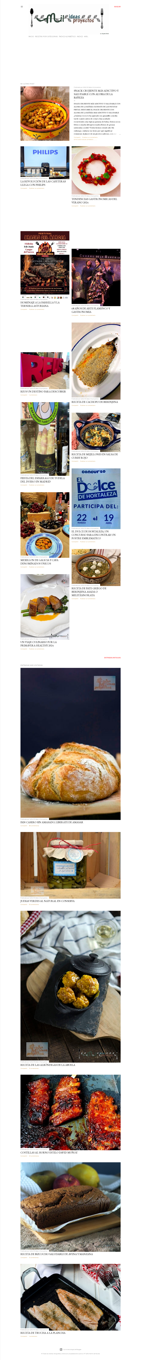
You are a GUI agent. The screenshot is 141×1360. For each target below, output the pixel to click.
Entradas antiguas (112, 658)
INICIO (31, 37)
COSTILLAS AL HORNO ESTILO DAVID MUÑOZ (48, 1152)
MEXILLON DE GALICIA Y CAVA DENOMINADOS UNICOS (39, 561)
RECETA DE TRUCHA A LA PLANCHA (42, 1333)
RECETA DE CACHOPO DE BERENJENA (95, 402)
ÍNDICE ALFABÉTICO (67, 37)
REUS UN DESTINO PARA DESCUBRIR (43, 391)
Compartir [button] (77, 137)
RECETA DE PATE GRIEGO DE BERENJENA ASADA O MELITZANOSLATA (89, 592)
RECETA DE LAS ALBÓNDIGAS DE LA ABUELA (47, 1065)
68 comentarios (34, 825)
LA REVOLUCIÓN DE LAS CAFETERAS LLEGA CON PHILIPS (43, 183)
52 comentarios (34, 904)
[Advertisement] (70, 61)
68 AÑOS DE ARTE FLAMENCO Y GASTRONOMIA (91, 310)
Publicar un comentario (89, 137)
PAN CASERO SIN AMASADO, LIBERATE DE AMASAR (51, 822)
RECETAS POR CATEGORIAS (46, 37)
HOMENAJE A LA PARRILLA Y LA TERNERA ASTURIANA (40, 304)
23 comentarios (34, 1156)
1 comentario (33, 395)
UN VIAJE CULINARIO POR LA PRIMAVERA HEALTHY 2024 (38, 643)
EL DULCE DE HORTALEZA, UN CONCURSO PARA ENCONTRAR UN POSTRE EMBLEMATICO (94, 535)
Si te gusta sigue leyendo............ (85, 139)
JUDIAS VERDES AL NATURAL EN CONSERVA (47, 901)
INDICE (80, 37)
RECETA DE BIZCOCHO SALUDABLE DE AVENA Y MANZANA (56, 1254)
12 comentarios (33, 1068)
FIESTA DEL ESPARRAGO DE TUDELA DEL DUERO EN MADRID (42, 479)
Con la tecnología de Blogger (72, 1349)
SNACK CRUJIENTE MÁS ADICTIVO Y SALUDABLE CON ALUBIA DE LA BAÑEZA (96, 94)
